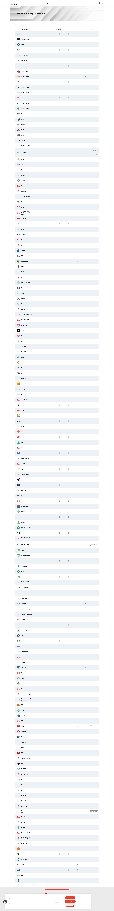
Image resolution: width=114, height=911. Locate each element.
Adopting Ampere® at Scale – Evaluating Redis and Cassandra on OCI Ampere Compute (93, 151)
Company (63, 3)
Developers (40, 3)
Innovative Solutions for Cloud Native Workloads (94, 155)
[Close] (88, 897)
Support (48, 3)
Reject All (70, 901)
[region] (48, 901)
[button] (5, 902)
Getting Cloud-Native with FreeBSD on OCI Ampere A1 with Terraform (93, 811)
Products (25, 3)
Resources (56, 3)
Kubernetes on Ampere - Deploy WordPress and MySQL (94, 545)
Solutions (32, 3)
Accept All (70, 897)
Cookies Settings (70, 905)
